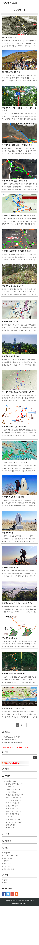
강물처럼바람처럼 (9, 869)
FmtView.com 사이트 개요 (12, 737)
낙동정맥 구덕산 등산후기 (11, 356)
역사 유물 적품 (8, 858)
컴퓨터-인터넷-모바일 (13, 811)
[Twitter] (8, 894)
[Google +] (13, 894)
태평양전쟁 (7, 866)
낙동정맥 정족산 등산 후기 (11, 638)
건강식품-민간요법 (12, 814)
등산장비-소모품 (12, 806)
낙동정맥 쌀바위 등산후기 (11, 568)
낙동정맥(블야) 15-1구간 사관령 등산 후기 (17, 145)
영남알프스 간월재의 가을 (11, 72)
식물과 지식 (7, 864)
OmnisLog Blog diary (11, 855)
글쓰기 (6, 883)
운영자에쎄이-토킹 (13, 819)
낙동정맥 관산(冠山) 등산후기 (12, 286)
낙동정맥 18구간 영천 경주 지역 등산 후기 (17, 251)
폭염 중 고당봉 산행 (9, 37)
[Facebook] (4, 894)
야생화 (11, 817)
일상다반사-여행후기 (14, 800)
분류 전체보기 (10, 781)
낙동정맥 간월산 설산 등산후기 (13, 497)
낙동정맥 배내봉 (8, 533)
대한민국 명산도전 (9, 3)
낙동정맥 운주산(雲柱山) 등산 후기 (14, 181)
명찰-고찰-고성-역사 (13, 798)
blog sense (7, 853)
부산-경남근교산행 (13, 789)
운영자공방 (10, 825)
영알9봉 (12, 792)
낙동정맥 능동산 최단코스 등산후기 (14, 462)
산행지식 (6, 861)
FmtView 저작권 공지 (10, 740)
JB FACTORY (23, 903)
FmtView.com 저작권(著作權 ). (13, 742)
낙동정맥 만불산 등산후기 (11, 322)
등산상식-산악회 (12, 803)
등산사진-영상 (12, 809)
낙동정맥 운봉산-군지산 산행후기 (13, 674)
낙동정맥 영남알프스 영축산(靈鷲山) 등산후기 (18, 392)
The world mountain (14, 822)
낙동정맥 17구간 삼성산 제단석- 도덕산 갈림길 (18, 215)
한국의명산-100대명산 (14, 784)
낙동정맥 (10, 787)
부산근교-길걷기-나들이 (14, 795)
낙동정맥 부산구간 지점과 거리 (13, 708)
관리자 (6, 880)
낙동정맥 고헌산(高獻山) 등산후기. (14, 427)
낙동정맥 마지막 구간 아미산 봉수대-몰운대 (17, 603)
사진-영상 (10, 828)
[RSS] (17, 894)
